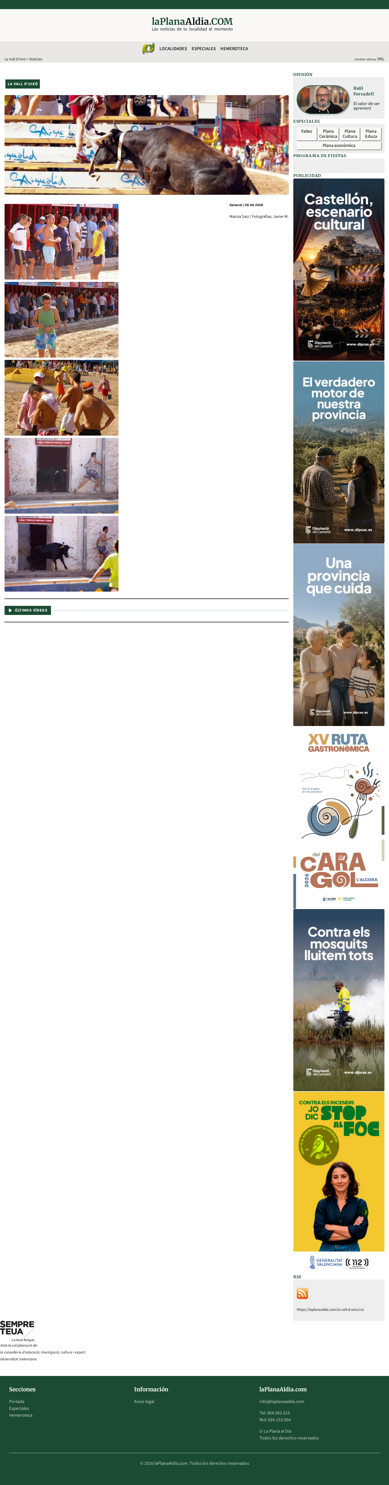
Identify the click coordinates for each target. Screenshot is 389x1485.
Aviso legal (144, 1401)
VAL (380, 59)
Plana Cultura (350, 134)
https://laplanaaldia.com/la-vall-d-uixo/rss (330, 1309)
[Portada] (148, 48)
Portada (16, 1401)
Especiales (204, 49)
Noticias (35, 59)
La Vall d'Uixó (15, 59)
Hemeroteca (234, 49)
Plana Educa (371, 134)
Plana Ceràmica (328, 134)
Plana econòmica (339, 145)
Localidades (173, 49)
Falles (306, 131)
